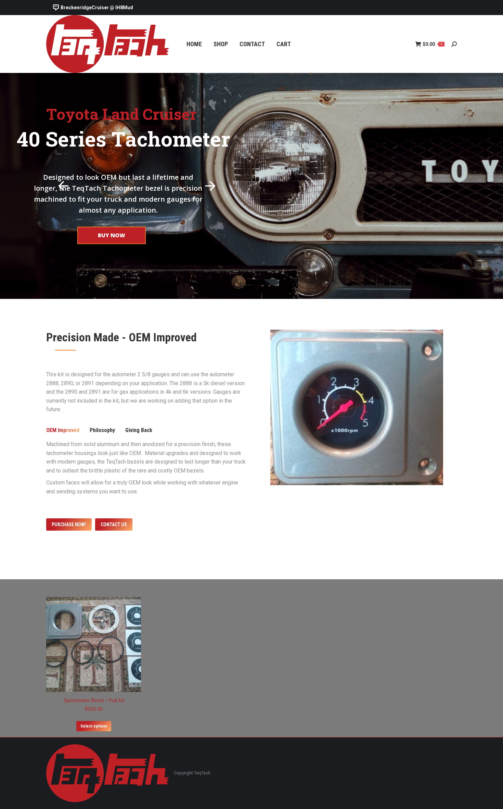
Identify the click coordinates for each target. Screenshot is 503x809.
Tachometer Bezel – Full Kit (93, 700)
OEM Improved (62, 430)
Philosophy (102, 430)
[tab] (62, 430)
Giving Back (138, 430)
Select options (93, 726)
